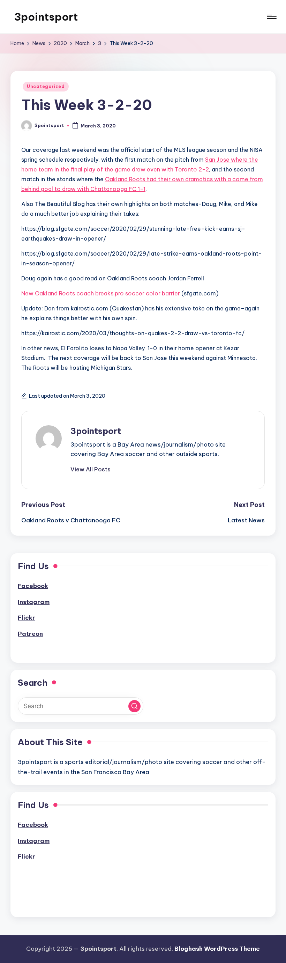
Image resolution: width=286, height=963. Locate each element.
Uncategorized (46, 86)
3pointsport (46, 16)
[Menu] (271, 16)
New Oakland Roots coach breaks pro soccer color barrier (100, 293)
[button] (90, 469)
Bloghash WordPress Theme (217, 949)
